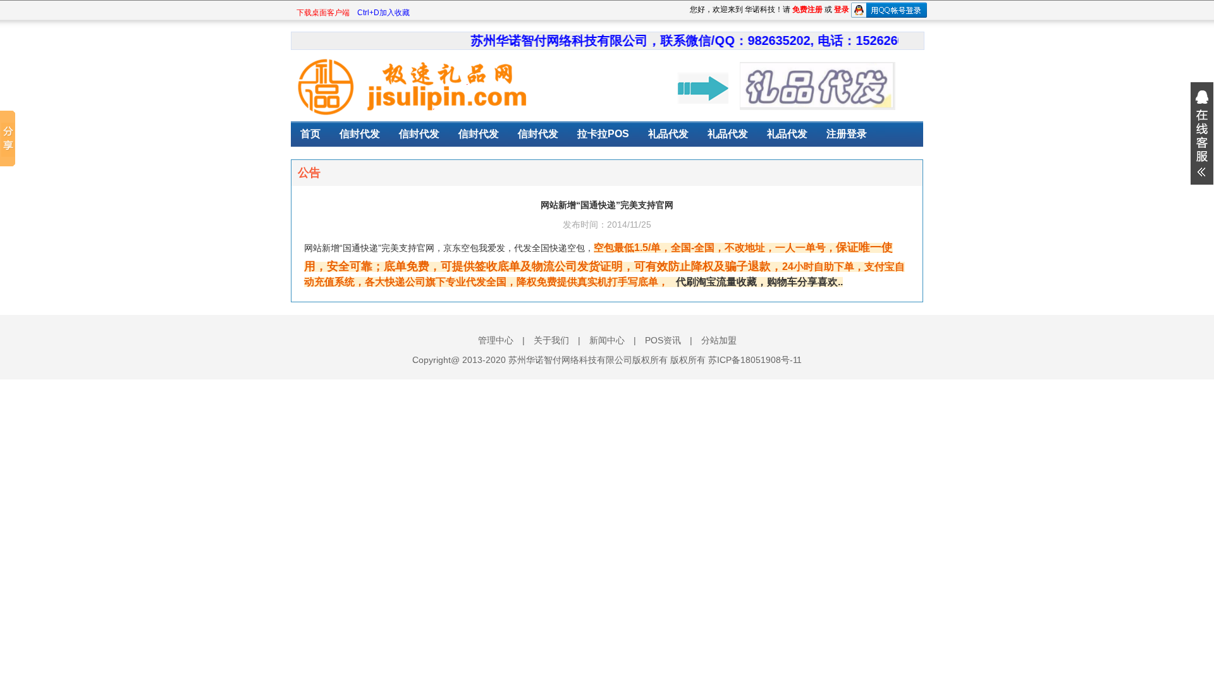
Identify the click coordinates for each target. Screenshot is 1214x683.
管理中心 (495, 340)
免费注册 (807, 9)
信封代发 (360, 133)
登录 (841, 9)
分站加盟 (719, 340)
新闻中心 (607, 340)
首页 (310, 133)
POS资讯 (663, 340)
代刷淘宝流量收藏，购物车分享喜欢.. (759, 281)
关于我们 (551, 340)
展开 (1202, 133)
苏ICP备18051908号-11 (755, 360)
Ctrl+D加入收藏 (383, 12)
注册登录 (846, 133)
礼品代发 (668, 133)
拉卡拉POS (603, 133)
